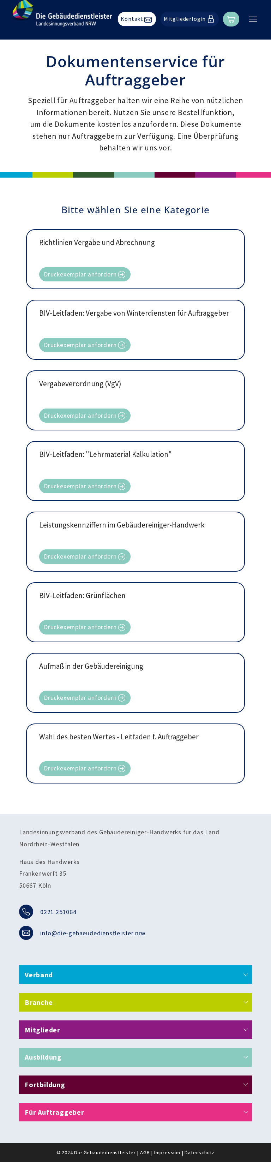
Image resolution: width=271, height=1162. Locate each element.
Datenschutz (200, 1152)
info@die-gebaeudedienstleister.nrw (93, 933)
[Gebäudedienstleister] (62, 13)
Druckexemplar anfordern (80, 274)
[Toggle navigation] (253, 19)
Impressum (167, 1152)
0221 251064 (58, 912)
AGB (145, 1152)
